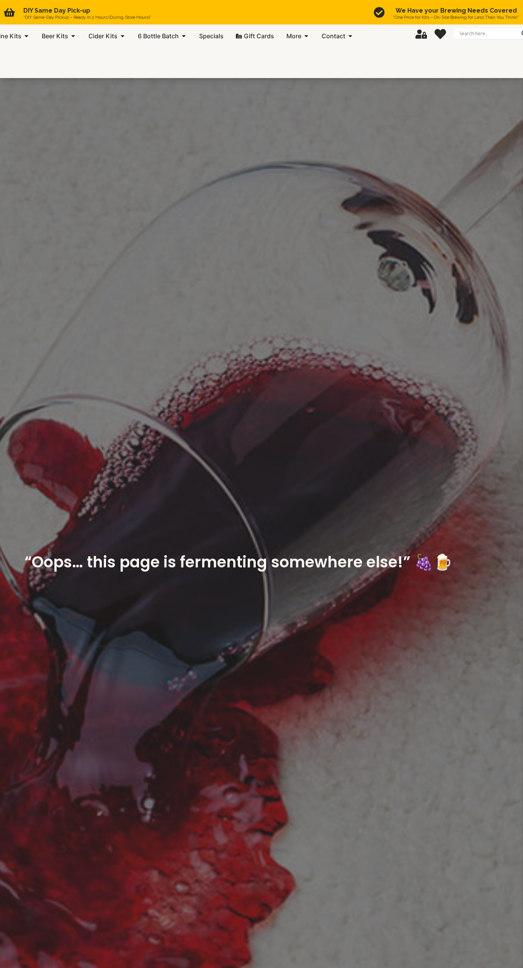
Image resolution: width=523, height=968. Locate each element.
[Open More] (306, 36)
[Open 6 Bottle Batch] (184, 36)
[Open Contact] (350, 36)
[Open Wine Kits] (26, 36)
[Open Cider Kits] (122, 36)
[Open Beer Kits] (73, 36)
